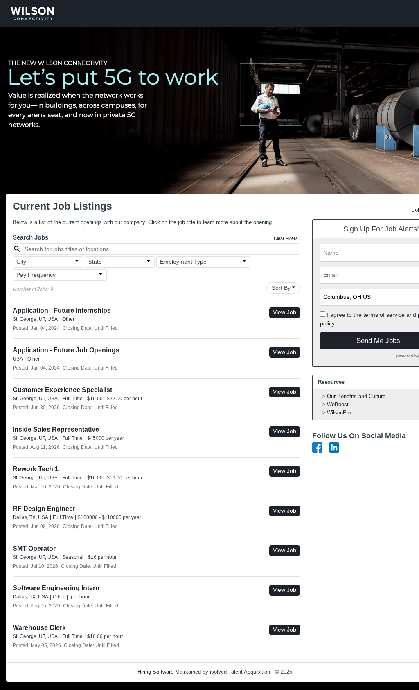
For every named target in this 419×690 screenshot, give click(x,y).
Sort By (281, 288)
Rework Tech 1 (36, 469)
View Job (284, 312)
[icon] (77, 261)
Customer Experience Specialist (62, 389)
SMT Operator (34, 548)
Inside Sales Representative (56, 429)
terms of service (384, 314)
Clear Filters (286, 238)
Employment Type (183, 261)
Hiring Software (155, 672)
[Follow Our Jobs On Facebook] (317, 447)
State (95, 261)
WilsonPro (339, 413)
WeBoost (338, 404)
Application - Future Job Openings (66, 350)
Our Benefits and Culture (356, 396)
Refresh (316, 672)
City (21, 261)
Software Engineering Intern (56, 588)
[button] (48, 262)
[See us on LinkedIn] (334, 447)
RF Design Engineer (44, 508)
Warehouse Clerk (39, 627)
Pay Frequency (36, 274)
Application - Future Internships (62, 310)
